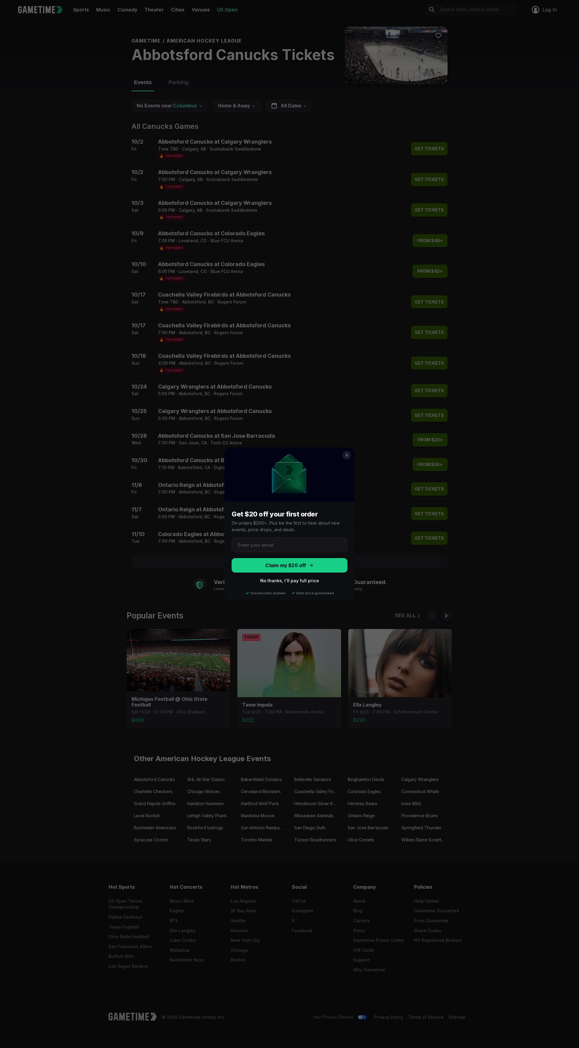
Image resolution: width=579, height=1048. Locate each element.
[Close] (347, 455)
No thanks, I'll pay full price (289, 580)
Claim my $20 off (285, 565)
